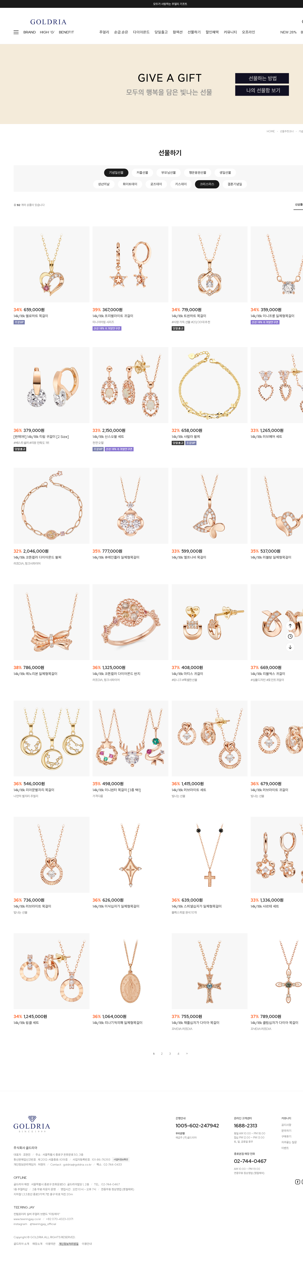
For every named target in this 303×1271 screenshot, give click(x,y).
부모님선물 (168, 172)
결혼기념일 (235, 184)
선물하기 (194, 32)
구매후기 (286, 1136)
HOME (271, 131)
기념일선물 (116, 172)
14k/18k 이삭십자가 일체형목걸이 (116, 906)
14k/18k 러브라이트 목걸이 (32, 906)
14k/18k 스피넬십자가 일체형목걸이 (197, 906)
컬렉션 (178, 32)
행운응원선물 (197, 172)
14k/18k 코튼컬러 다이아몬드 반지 (116, 674)
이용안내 (87, 1244)
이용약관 (50, 1244)
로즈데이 (156, 184)
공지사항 (286, 1125)
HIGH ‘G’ (47, 32)
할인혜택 (212, 32)
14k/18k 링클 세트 (26, 1023)
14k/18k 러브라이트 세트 (189, 790)
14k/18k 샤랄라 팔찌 (186, 437)
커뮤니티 (230, 32)
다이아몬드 (141, 32)
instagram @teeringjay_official (35, 1224)
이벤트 (285, 1148)
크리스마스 (207, 184)
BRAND (29, 32)
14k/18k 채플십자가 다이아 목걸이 (196, 1023)
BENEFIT (66, 32)
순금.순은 (121, 32)
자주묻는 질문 (289, 1142)
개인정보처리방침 (69, 1244)
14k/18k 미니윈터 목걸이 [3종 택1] (117, 790)
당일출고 (161, 32)
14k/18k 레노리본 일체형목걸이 (36, 674)
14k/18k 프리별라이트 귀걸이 (113, 316)
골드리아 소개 (21, 1244)
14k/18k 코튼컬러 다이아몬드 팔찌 (37, 557)
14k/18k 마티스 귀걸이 (187, 674)
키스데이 (181, 184)
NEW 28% (288, 32)
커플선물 (142, 172)
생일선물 (225, 172)
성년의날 (104, 184)
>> (186, 1053)
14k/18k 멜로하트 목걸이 (31, 316)
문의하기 (286, 1131)
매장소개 (37, 1244)
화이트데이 (130, 184)
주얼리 (104, 32)
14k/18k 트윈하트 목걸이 (189, 316)
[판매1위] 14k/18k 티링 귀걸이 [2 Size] (41, 437)
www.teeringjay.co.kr (27, 1219)
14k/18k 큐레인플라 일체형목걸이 (116, 557)
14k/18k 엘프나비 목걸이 (189, 557)
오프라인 (248, 32)
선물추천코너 (287, 131)
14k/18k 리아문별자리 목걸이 (34, 790)
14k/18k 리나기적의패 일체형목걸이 (118, 1023)
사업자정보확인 (121, 1159)
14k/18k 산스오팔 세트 (108, 437)
